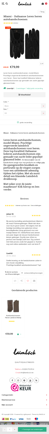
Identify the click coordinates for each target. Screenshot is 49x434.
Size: (5, 109)
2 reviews (15, 23)
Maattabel (26, 94)
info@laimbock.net (26, 373)
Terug (42, 12)
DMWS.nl (42, 414)
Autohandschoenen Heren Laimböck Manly (13, 317)
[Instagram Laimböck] (18, 380)
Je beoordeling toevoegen (33, 273)
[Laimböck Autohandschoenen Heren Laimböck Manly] (13, 306)
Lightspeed (27, 414)
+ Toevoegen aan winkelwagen (32, 429)
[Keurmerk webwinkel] (21, 387)
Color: (6, 102)
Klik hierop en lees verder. (21, 188)
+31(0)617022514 (27, 369)
